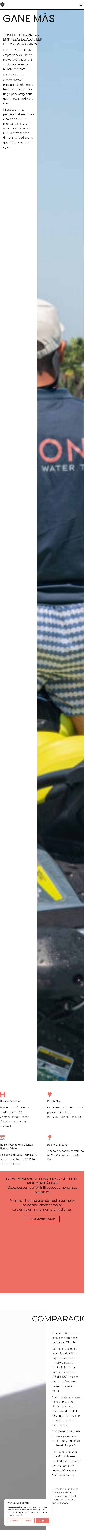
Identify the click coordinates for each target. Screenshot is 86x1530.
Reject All (28, 1521)
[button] (42, 1219)
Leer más (19, 1515)
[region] (29, 1512)
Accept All (42, 1521)
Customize (14, 1521)
